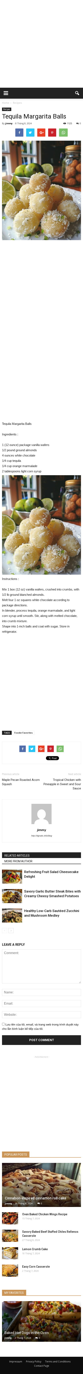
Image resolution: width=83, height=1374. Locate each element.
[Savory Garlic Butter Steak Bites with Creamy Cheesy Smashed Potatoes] (12, 896)
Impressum (15, 1361)
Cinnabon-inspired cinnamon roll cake (35, 1198)
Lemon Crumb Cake (35, 1249)
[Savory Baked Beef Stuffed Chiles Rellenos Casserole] (10, 1236)
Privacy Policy (33, 1361)
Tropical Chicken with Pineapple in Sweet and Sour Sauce (62, 784)
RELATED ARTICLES (17, 855)
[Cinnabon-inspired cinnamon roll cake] (41, 1185)
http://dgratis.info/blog (41, 835)
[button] (77, 93)
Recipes (6, 109)
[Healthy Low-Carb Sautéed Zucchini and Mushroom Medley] (12, 916)
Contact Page (41, 1366)
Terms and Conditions (58, 1361)
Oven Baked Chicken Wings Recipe (44, 1214)
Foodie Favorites (23, 732)
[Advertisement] (41, 44)
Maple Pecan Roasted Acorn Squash (21, 782)
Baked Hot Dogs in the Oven (26, 1333)
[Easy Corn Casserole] (10, 1271)
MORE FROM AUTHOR (18, 861)
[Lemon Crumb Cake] (10, 1253)
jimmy (8, 123)
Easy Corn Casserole (36, 1266)
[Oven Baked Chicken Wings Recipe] (10, 1218)
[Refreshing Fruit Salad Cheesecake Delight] (12, 877)
